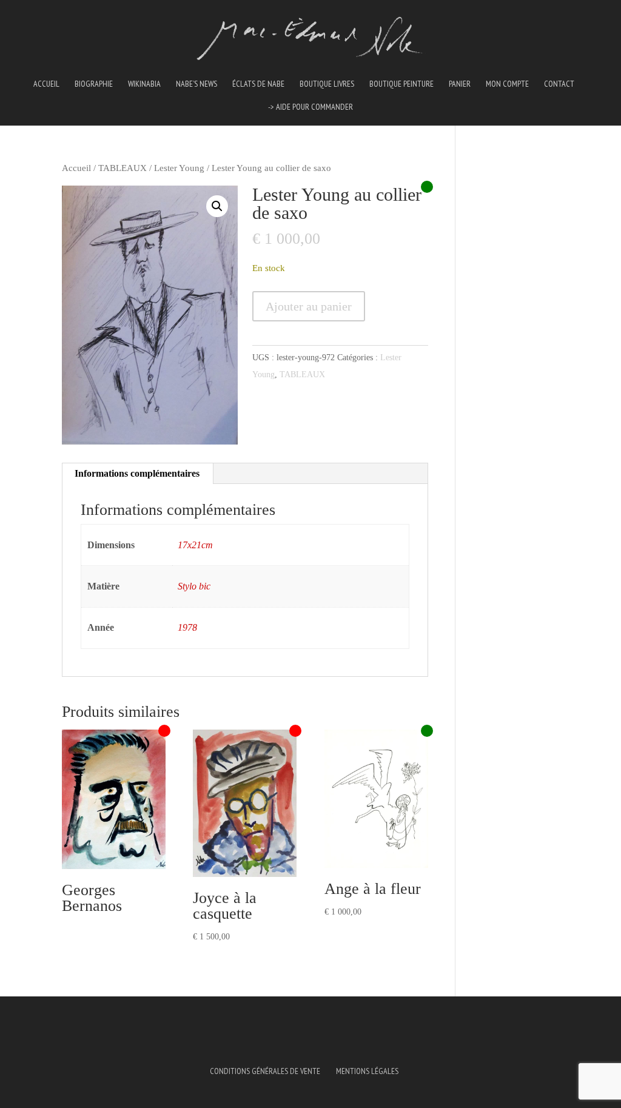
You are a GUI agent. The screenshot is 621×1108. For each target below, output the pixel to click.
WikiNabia (144, 84)
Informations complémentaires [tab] (137, 473)
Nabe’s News (196, 84)
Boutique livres (327, 84)
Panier (460, 84)
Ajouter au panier (309, 306)
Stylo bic (194, 586)
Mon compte (507, 84)
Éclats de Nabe (258, 84)
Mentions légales (367, 1071)
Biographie (94, 84)
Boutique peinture (401, 84)
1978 (187, 627)
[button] (217, 206)
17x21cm (195, 545)
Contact (559, 84)
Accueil (46, 84)
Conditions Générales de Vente (265, 1071)
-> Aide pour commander (310, 107)
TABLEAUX (122, 168)
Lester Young (179, 168)
